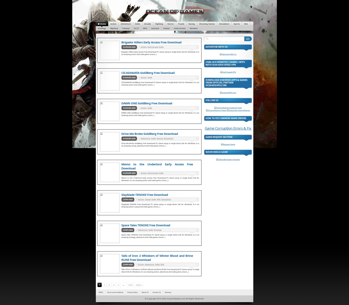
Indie (137, 24)
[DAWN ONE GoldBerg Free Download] (110, 111)
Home (103, 24)
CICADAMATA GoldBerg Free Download (148, 73)
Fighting (159, 24)
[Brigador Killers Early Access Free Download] (110, 50)
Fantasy (126, 28)
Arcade (147, 24)
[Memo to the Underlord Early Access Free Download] (110, 172)
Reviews (194, 28)
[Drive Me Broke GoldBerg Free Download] (110, 142)
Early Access (180, 28)
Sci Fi (136, 28)
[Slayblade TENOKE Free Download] (110, 203)
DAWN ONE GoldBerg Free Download (146, 103)
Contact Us (157, 292)
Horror (170, 24)
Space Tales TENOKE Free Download (145, 225)
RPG (145, 28)
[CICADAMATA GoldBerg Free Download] (110, 81)
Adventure (126, 24)
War (246, 24)
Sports (237, 24)
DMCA (101, 292)
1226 (130, 284)
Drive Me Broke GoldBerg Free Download (149, 134)
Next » (139, 284)
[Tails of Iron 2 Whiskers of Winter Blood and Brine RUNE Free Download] (110, 264)
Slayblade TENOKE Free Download (144, 195)
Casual (148, 199)
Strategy (102, 28)
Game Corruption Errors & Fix (228, 128)
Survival (155, 28)
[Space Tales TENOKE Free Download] (110, 233)
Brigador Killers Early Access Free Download (151, 42)
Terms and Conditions (115, 292)
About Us (145, 292)
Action (113, 24)
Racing (192, 24)
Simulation (224, 24)
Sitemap (168, 292)
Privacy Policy (132, 292)
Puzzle (181, 24)
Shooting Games (207, 24)
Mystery (114, 28)
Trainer (166, 28)
